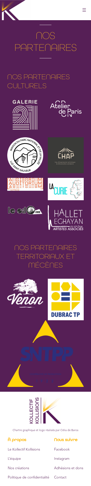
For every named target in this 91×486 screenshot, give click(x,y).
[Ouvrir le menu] (84, 10)
